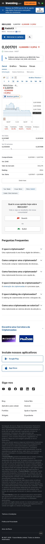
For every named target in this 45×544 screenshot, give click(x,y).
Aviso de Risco (7, 529)
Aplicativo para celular (10, 406)
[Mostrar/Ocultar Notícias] (15, 77)
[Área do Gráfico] (7, 77)
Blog (3, 401)
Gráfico (13, 66)
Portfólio (5, 411)
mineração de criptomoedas (14, 286)
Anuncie (27, 406)
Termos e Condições (9, 514)
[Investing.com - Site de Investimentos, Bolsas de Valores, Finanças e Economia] (13, 3)
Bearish (24, 218)
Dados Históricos (18, 72)
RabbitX (32, 189)
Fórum (32, 66)
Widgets (5, 415)
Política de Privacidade (9, 521)
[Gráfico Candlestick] (4, 77)
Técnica (23, 66)
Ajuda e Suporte (30, 411)
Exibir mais (22, 180)
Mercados (30, 72)
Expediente (28, 415)
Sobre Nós (28, 401)
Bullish (24, 229)
